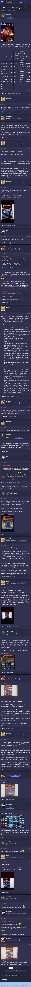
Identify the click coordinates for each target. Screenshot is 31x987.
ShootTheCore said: (6, 921)
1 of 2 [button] (10, 968)
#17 (29, 683)
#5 (29, 187)
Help (19, 985)
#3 (29, 123)
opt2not (8, 434)
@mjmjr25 (13, 646)
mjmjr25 (8, 98)
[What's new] (25, 2)
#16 (29, 638)
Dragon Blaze (5, 44)
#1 (29, 21)
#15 (29, 587)
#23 (29, 903)
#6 (29, 236)
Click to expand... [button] (16, 480)
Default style (5, 983)
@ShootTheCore (13, 718)
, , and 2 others (12, 93)
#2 (29, 104)
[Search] (29, 2)
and (8, 111)
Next (16, 968)
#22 (29, 861)
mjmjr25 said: (5, 256)
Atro (7, 230)
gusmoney (4, 10)
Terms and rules (5, 985)
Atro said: (4, 291)
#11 (29, 441)
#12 (29, 462)
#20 (29, 811)
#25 (29, 944)
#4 (29, 148)
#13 (29, 498)
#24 (29, 918)
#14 (29, 545)
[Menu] (2, 2)
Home (22, 985)
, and (11, 626)
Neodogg (8, 247)
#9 (29, 407)
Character (16, 53)
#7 (29, 253)
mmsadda (9, 804)
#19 (29, 780)
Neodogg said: (5, 465)
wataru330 (9, 116)
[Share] (28, 21)
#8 (29, 313)
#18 (29, 739)
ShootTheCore (10, 492)
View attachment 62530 (7, 268)
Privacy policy (13, 985)
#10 (29, 427)
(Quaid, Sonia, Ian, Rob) (16, 56)
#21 (29, 848)
